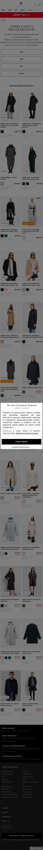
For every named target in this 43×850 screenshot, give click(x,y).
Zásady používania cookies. (27, 433)
